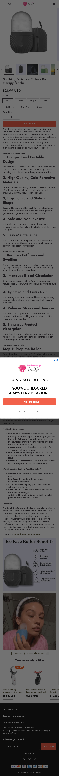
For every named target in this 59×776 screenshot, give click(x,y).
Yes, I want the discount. (29, 401)
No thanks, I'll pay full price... (29, 411)
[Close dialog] (56, 360)
